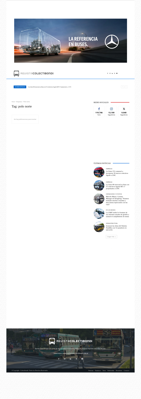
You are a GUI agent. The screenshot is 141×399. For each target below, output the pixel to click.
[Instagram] (110, 73)
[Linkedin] (112, 73)
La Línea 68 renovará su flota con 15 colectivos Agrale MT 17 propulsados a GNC (49, 87)
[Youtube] (117, 73)
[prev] (122, 87)
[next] (126, 87)
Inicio (13, 102)
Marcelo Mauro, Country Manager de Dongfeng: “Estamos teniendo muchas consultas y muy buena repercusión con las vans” (117, 200)
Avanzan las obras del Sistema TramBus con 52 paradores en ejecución (116, 228)
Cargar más (110, 237)
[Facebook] (108, 73)
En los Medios (110, 210)
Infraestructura (112, 223)
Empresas (109, 168)
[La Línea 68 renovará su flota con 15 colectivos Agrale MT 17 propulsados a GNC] (99, 185)
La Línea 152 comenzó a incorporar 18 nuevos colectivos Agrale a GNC (117, 173)
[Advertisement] (70, 9)
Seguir (111, 108)
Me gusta (99, 108)
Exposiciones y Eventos (114, 194)
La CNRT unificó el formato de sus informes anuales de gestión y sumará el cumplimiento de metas (117, 214)
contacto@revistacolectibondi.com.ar (75, 353)
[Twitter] (114, 73)
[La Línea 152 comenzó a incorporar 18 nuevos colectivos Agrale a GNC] (99, 172)
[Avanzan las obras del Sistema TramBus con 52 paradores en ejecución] (99, 226)
